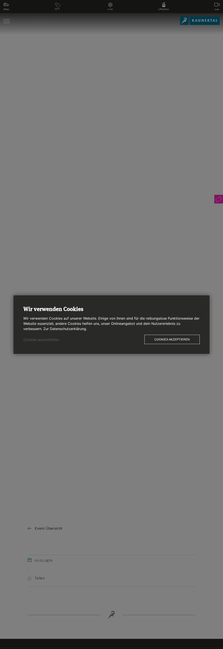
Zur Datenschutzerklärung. (65, 328)
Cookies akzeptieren (172, 339)
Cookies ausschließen (41, 339)
